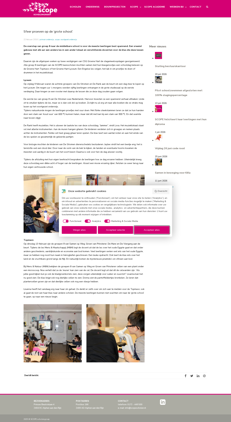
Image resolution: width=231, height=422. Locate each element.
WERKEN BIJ (177, 6)
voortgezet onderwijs (68, 39)
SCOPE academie (154, 6)
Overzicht (162, 191)
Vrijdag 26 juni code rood (170, 148)
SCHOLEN (75, 6)
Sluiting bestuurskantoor (170, 66)
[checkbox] (72, 221)
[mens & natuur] (115, 333)
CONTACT (195, 6)
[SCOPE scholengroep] (40, 8)
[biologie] (53, 203)
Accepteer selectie (115, 229)
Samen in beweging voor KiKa (172, 172)
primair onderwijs (47, 39)
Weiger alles (79, 229)
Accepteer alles (152, 229)
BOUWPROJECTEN (114, 6)
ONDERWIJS (92, 6)
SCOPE (134, 6)
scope (57, 39)
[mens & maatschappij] (53, 333)
